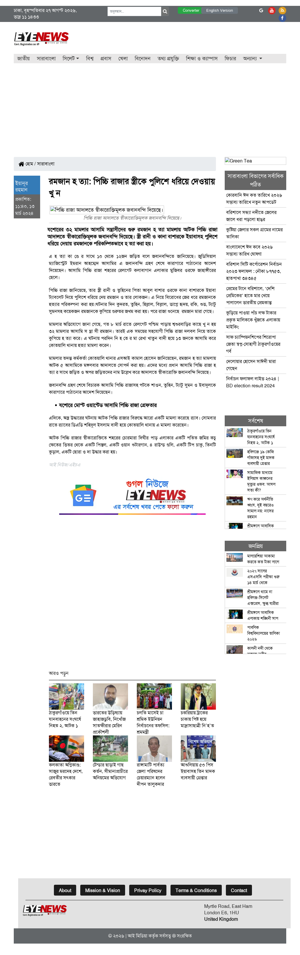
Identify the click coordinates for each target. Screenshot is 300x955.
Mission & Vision (102, 890)
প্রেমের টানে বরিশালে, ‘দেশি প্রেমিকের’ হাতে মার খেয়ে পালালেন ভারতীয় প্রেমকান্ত (250, 295)
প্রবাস (105, 58)
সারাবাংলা (46, 58)
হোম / (30, 164)
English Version (219, 10)
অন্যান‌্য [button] (250, 58)
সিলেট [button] (69, 58)
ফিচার (230, 58)
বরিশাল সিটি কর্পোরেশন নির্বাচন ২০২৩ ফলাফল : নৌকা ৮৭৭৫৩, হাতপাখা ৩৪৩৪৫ (254, 271)
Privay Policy (147, 890)
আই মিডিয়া (137, 936)
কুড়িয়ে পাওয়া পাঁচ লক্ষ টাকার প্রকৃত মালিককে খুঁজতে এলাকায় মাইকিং (253, 320)
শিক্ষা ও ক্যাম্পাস (202, 58)
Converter (191, 10)
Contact (239, 890)
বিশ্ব (89, 58)
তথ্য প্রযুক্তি (168, 58)
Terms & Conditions (196, 890)
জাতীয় (23, 58)
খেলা (123, 58)
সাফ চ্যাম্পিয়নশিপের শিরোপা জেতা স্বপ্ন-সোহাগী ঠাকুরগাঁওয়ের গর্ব (253, 344)
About (65, 890)
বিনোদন (143, 58)
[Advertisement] (150, 107)
